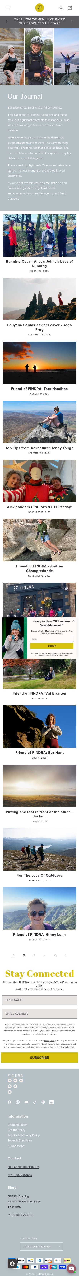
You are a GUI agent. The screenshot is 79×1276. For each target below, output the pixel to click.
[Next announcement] (72, 21)
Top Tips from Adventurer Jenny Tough (40, 448)
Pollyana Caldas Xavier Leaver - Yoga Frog (39, 327)
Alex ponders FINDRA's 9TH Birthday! (39, 507)
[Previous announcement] (7, 21)
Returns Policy (16, 1130)
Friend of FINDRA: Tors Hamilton (39, 388)
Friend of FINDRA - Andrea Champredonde (39, 568)
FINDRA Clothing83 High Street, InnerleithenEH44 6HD (24, 1201)
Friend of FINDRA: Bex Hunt (39, 752)
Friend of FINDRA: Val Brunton (39, 693)
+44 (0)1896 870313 (20, 1175)
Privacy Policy (16, 1146)
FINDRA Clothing (44, 1274)
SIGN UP (52, 646)
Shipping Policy (17, 1125)
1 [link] (13, 955)
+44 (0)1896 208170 (20, 1215)
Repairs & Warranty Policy (24, 1135)
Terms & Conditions (20, 1140)
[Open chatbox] (71, 1268)
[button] (7, 7)
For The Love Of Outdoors (39, 875)
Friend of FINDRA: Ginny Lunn (39, 934)
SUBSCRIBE (39, 1057)
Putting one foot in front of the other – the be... (39, 814)
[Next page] (65, 955)
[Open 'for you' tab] (12, 1263)
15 (55, 955)
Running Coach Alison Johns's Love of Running (39, 263)
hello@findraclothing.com (23, 1167)
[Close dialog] (73, 620)
